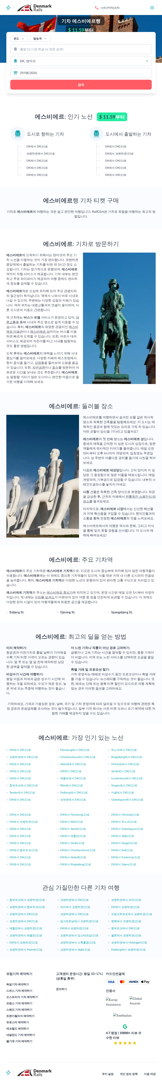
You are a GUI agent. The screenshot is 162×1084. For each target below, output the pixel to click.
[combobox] (81, 49)
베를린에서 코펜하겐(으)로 (25, 928)
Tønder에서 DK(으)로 (22, 792)
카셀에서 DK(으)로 (122, 792)
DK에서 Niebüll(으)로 (73, 857)
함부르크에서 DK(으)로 (23, 785)
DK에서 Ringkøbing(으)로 (75, 864)
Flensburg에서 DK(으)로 (74, 749)
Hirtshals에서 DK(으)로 (125, 764)
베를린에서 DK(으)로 (73, 778)
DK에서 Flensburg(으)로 (74, 814)
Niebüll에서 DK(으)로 (73, 764)
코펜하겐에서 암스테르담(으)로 (79, 935)
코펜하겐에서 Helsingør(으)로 (129, 942)
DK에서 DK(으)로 (20, 749)
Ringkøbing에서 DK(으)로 (126, 757)
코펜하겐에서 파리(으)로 (126, 899)
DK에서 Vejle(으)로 (122, 836)
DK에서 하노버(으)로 (124, 821)
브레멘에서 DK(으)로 (73, 799)
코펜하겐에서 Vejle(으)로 (75, 949)
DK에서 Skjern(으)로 (123, 864)
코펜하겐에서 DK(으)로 (23, 757)
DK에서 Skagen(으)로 (124, 843)
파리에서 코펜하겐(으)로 (75, 907)
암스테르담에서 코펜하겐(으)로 (79, 921)
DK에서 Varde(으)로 (72, 843)
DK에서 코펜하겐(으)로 (23, 821)
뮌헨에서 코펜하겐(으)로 (126, 921)
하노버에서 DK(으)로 (124, 749)
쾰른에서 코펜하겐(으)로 (126, 935)
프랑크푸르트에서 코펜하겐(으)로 (131, 914)
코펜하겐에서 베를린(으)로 (25, 935)
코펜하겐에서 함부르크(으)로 (27, 907)
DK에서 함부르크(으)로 (23, 850)
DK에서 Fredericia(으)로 (125, 857)
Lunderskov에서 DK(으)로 (127, 778)
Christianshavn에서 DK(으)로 (78, 757)
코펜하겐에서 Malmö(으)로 (25, 949)
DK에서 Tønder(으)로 (73, 828)
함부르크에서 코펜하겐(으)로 (27, 899)
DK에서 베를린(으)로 (73, 836)
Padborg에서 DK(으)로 (74, 792)
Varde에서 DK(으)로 (123, 771)
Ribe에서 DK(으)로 (71, 785)
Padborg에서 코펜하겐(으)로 (128, 949)
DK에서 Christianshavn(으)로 (78, 850)
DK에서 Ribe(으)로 (71, 821)
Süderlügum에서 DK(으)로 (127, 799)
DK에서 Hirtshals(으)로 (125, 814)
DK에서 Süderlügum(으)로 (127, 828)
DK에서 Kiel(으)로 (122, 850)
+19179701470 (109, 7)
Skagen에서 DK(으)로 (124, 785)
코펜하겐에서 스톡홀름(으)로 (78, 942)
